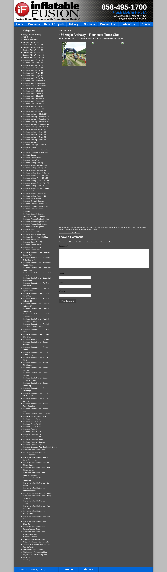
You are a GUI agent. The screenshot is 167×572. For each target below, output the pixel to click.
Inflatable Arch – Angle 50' (33, 76)
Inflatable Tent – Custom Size (34, 416)
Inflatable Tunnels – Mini (32, 444)
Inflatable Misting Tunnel (32, 191)
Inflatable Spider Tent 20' (32, 242)
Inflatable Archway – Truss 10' (34, 129)
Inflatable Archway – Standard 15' (36, 116)
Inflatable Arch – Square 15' (34, 99)
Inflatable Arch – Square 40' (34, 111)
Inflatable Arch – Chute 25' (33, 93)
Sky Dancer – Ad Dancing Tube (35, 555)
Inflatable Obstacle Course (33, 201)
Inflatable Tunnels (30, 429)
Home (69, 569)
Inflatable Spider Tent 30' (32, 245)
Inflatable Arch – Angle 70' (33, 78)
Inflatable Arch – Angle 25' (33, 65)
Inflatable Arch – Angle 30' (33, 68)
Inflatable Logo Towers (32, 157)
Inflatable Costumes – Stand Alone (36, 150)
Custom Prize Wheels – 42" (33, 52)
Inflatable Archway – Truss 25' (34, 140)
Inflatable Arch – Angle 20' (33, 63)
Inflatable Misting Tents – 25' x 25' (36, 186)
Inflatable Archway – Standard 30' (36, 124)
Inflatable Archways (30, 142)
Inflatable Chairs (29, 147)
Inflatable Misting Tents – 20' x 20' (36, 183)
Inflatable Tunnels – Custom (34, 442)
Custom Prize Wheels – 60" (33, 58)
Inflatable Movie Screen (32, 198)
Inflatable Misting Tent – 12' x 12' (35, 175)
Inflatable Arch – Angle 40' (33, 73)
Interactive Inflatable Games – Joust (37, 493)
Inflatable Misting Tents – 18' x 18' (36, 181)
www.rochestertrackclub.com (69, 233)
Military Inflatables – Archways (34, 539)
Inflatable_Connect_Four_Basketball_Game (40, 447)
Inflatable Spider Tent (31, 239)
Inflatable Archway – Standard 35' (36, 127)
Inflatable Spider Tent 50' (32, 250)
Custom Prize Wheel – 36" (33, 50)
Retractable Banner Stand (33, 550)
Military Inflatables (30, 537)
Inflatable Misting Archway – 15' (35, 168)
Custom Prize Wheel (31, 42)
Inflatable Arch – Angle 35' (33, 70)
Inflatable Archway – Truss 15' (34, 134)
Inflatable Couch (29, 155)
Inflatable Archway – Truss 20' (34, 137)
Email (61, 282)
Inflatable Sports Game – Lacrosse (36, 339)
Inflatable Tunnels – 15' (32, 434)
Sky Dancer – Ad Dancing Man (35, 552)
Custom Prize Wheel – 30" (33, 47)
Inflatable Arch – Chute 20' (33, 91)
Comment (63, 246)
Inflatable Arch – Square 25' (34, 104)
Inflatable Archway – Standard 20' (36, 119)
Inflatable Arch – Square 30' (34, 106)
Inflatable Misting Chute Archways (36, 173)
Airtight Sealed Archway (32, 35)
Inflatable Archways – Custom (34, 145)
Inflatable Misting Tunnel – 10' (34, 193)
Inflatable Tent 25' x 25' (32, 424)
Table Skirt (27, 557)
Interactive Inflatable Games (34, 450)
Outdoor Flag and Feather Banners (36, 544)
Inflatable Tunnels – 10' (32, 432)
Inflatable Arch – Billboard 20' (34, 83)
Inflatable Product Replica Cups (35, 224)
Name (61, 273)
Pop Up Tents (28, 547)
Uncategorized (28, 560)
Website (62, 291)
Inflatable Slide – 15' (31, 232)
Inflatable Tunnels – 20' (32, 437)
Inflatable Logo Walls (31, 160)
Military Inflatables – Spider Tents (36, 542)
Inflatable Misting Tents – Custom (36, 188)
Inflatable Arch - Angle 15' (84, 39)
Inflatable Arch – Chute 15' (33, 88)
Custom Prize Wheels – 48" (33, 55)
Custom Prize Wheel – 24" (33, 45)
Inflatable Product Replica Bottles (36, 219)
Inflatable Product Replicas (33, 227)
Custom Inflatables (30, 40)
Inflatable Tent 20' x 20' (32, 421)
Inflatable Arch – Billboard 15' (34, 81)
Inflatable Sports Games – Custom (36, 414)
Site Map (88, 569)
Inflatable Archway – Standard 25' (36, 122)
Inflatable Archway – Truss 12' (34, 132)
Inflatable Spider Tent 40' (32, 247)
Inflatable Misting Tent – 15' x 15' (35, 178)
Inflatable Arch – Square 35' (34, 109)
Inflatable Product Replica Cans (35, 222)
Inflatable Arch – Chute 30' (33, 96)
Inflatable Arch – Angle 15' (33, 60)
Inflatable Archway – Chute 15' (35, 114)
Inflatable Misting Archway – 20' (35, 170)
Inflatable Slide (28, 229)
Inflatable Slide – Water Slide (34, 234)
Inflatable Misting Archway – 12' (35, 165)
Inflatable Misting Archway (33, 163)
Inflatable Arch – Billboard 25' (34, 86)
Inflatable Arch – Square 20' (34, 101)
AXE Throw (27, 37)
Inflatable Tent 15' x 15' (32, 419)
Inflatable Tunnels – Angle (33, 439)
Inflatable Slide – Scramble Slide (35, 237)
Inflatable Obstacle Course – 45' (35, 206)
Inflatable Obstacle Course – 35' (35, 204)
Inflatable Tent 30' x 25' (32, 427)
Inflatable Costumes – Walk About (36, 152)
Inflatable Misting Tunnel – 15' (34, 196)
